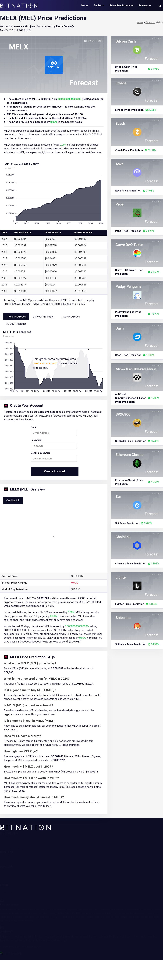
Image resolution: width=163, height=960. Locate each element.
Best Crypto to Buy (11, 877)
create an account (45, 363)
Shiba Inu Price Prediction (130, 644)
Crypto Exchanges (10, 873)
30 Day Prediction (16, 323)
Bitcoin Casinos (8, 881)
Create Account (54, 471)
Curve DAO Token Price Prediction (129, 272)
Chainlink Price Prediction (130, 563)
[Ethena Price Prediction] (137, 91)
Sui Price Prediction (127, 523)
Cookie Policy (7, 896)
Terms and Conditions (12, 888)
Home (84, 5)
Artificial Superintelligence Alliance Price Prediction (130, 398)
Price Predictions (120, 5)
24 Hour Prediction (43, 316)
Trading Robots (8, 870)
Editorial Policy (8, 844)
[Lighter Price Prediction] (137, 585)
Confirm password (40, 453)
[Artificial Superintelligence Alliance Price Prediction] (137, 377)
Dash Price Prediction (128, 355)
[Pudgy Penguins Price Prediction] (137, 294)
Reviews (143, 5)
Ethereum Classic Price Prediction (129, 482)
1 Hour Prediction (16, 316)
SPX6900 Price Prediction (130, 441)
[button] (160, 6)
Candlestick (13, 500)
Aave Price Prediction (128, 190)
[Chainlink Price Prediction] (137, 545)
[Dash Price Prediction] (137, 336)
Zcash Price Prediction (129, 150)
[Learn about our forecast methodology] (72, 26)
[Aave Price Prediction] (137, 172)
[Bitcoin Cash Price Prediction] (137, 49)
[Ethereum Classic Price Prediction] (137, 463)
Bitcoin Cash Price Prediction (126, 68)
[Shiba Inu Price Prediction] (137, 626)
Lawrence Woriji (22, 26)
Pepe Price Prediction (128, 230)
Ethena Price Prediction (129, 109)
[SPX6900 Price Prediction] (137, 422)
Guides (98, 5)
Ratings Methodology (12, 848)
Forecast (5, 863)
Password (36, 440)
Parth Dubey (63, 26)
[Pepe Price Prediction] (137, 212)
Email (33, 427)
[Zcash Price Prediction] (137, 131)
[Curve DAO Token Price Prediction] (137, 252)
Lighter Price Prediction (129, 604)
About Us (5, 836)
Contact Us (6, 840)
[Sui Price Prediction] (137, 504)
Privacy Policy (8, 892)
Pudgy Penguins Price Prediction (128, 313)
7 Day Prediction (70, 316)
